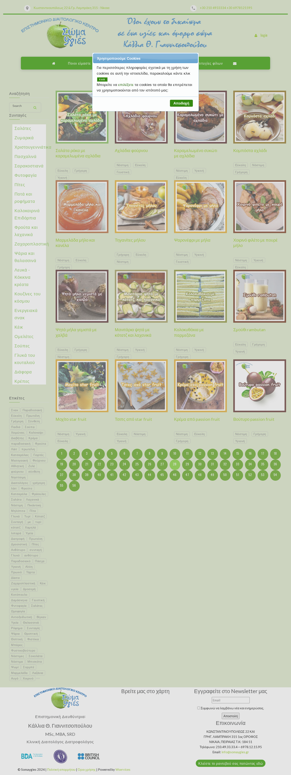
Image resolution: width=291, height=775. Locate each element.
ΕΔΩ (102, 79)
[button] (181, 103)
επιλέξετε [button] (126, 85)
